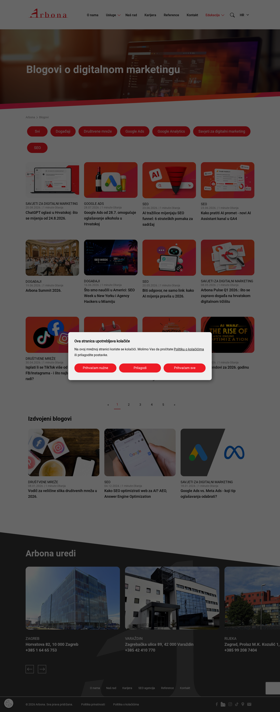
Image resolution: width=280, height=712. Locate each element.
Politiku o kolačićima (189, 349)
